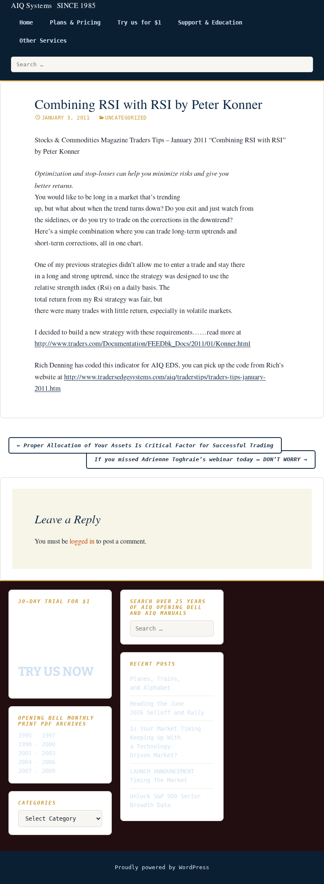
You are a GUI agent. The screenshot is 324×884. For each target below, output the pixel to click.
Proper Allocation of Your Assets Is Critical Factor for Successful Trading (145, 445)
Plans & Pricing (75, 22)
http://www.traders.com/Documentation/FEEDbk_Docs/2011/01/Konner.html (143, 343)
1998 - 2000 (36, 744)
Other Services (43, 40)
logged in (82, 540)
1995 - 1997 (36, 735)
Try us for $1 (139, 22)
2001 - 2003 (36, 753)
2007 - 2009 (36, 770)
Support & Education (210, 22)
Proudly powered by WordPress (162, 867)
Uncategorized (126, 118)
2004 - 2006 (36, 762)
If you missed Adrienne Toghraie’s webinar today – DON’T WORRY (200, 459)
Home (26, 22)
